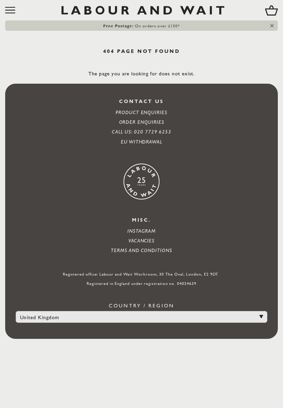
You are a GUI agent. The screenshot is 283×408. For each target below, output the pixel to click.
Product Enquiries (141, 112)
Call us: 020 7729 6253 (141, 132)
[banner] (141, 10)
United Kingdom (39, 317)
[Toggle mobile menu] (12, 10)
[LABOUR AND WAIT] (143, 10)
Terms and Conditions (141, 250)
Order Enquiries (141, 122)
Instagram (141, 231)
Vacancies (141, 240)
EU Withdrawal (141, 142)
